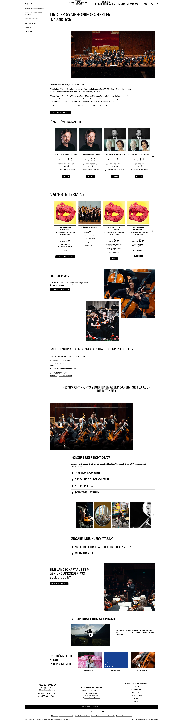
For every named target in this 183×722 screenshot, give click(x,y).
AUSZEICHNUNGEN (136, 695)
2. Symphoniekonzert (115, 155)
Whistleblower (48, 719)
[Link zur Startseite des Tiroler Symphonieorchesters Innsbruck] (78, 3)
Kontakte (136, 698)
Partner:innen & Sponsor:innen (136, 683)
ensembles (28, 27)
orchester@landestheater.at (61, 375)
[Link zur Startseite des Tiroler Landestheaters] (105, 3)
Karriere (136, 686)
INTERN (136, 701)
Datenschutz (32, 719)
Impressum (40, 719)
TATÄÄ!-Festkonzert (89, 227)
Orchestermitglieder (31, 19)
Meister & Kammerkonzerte (124, 716)
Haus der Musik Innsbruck (82, 716)
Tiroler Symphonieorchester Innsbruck (34, 14)
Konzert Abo (28, 31)
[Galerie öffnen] (84, 515)
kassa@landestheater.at (47, 690)
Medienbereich (136, 689)
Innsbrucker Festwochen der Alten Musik (103, 716)
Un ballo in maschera (65, 228)
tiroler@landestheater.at (92, 698)
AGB (26, 719)
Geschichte (136, 692)
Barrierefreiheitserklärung (62, 719)
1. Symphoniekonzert (66, 155)
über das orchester (31, 23)
